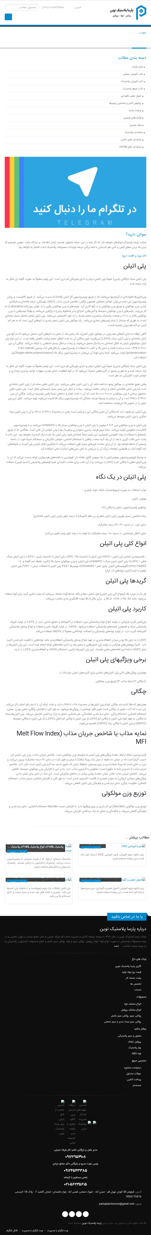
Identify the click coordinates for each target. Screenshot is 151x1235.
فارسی (78, 8)
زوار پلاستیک (134, 1048)
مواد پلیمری (135, 125)
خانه (143, 33)
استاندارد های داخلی (131, 140)
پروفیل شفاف (134, 1042)
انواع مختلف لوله (132, 1004)
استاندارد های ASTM (130, 147)
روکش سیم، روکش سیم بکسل (126, 1016)
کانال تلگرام (12, 1231)
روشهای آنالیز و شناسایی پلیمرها (125, 103)
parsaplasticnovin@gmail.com (116, 1204)
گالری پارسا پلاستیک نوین (128, 966)
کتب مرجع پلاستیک (133, 89)
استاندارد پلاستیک (134, 132)
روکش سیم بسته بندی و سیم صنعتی (122, 1022)
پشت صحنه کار (133, 978)
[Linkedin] (72, 1214)
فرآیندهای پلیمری (132, 118)
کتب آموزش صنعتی (133, 74)
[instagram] (86, 1214)
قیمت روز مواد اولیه (131, 972)
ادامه (116, 946)
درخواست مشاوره (132, 1068)
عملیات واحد (135, 111)
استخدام (137, 1086)
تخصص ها (135, 984)
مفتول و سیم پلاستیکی (129, 1036)
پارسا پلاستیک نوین (92, 1223)
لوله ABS (136, 1054)
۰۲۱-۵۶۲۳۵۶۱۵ (75, 1185)
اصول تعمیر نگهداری (131, 96)
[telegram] (65, 1214)
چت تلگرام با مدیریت (57, 1231)
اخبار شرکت (137, 67)
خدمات (137, 990)
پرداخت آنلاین (134, 1080)
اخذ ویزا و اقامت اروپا (134, 256)
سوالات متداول (133, 1074)
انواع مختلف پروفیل (131, 1010)
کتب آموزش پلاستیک (132, 81)
